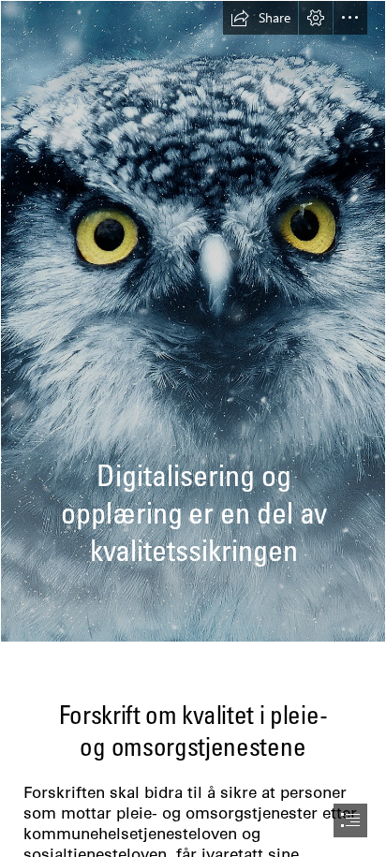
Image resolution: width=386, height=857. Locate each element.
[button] (260, 18)
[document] (193, 428)
